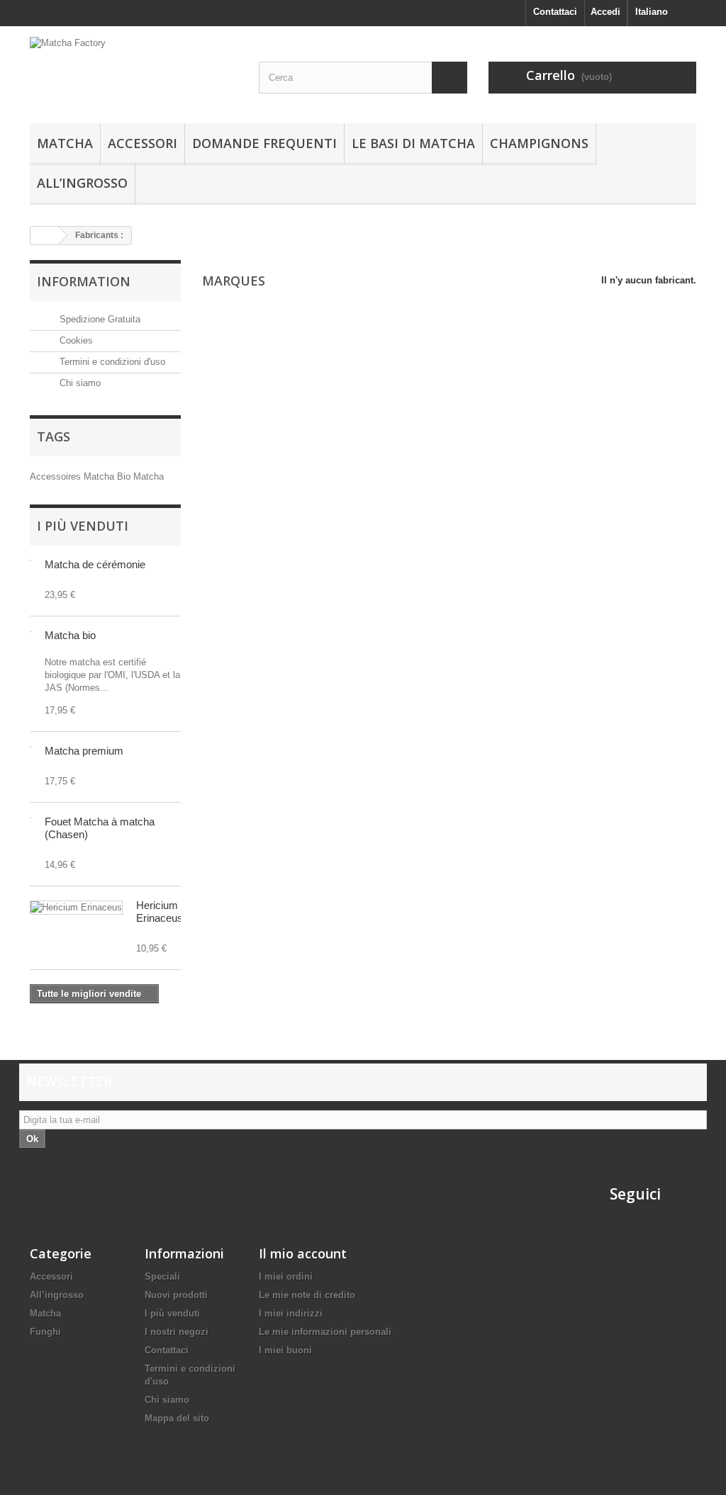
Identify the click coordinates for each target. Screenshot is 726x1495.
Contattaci (555, 11)
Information (83, 281)
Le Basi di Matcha (413, 143)
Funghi (45, 1331)
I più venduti (82, 525)
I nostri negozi (176, 1331)
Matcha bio (70, 635)
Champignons (539, 143)
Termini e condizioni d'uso (111, 361)
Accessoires (57, 476)
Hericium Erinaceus (159, 911)
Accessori (142, 143)
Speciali (162, 1276)
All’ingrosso (82, 182)
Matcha (65, 143)
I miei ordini (286, 1276)
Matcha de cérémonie (95, 564)
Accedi (605, 11)
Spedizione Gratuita (98, 319)
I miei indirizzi (291, 1313)
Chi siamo (79, 383)
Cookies (75, 340)
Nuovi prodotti (176, 1295)
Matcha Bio (108, 476)
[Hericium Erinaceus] (76, 908)
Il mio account (303, 1253)
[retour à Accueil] (44, 235)
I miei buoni (285, 1350)
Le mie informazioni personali (325, 1331)
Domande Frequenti (264, 143)
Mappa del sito (177, 1418)
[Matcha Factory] (134, 71)
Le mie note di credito (307, 1295)
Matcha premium (84, 751)
